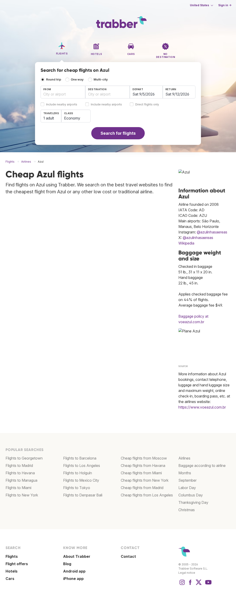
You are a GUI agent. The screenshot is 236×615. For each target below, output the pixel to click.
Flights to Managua (21, 480)
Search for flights (118, 133)
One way (77, 79)
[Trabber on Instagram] (182, 584)
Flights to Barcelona (79, 458)
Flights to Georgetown (24, 458)
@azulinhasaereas (212, 232)
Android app (74, 571)
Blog (67, 563)
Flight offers (17, 563)
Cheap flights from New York (144, 480)
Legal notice (186, 572)
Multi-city (101, 79)
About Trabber (76, 556)
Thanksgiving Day (193, 502)
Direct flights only (147, 104)
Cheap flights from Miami (141, 473)
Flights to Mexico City (81, 480)
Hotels (12, 571)
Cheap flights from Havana (143, 465)
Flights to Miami (18, 487)
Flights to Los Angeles (81, 465)
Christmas (186, 510)
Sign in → (224, 5)
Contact (128, 556)
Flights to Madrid (19, 465)
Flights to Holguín (77, 473)
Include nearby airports (61, 104)
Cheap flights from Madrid (142, 487)
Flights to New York (22, 495)
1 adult (48, 118)
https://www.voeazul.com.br (202, 407)
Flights (12, 556)
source (183, 366)
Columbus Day (190, 495)
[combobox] (63, 92)
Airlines (184, 458)
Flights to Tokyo (76, 487)
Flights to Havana (20, 473)
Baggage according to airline (202, 465)
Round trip (53, 79)
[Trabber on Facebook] (190, 584)
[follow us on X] (198, 584)
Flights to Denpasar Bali (82, 495)
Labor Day (187, 487)
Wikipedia (186, 243)
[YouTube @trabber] (207, 584)
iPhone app (73, 578)
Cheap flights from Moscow (144, 458)
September (187, 480)
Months (184, 473)
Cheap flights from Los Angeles (147, 495)
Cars (10, 578)
